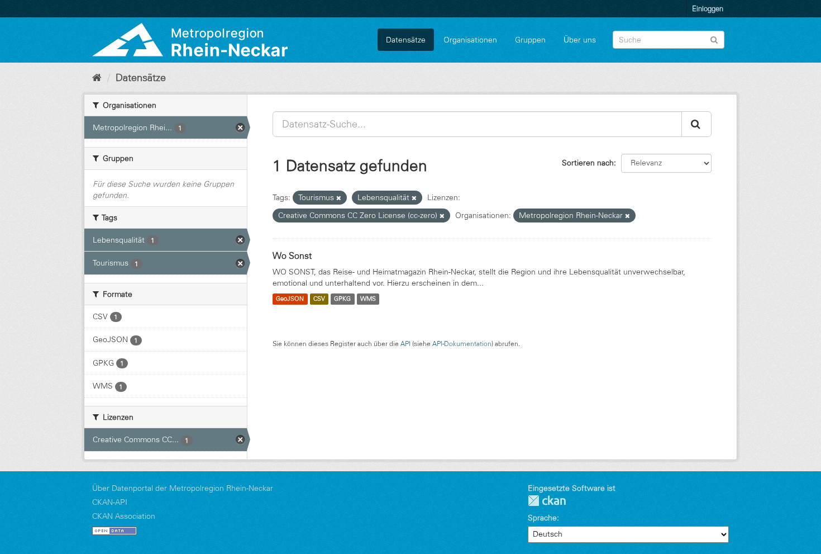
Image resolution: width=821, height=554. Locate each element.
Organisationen (470, 40)
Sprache (542, 518)
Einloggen (707, 8)
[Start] (97, 78)
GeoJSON (290, 299)
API (405, 343)
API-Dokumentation (461, 343)
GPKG (342, 299)
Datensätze (406, 40)
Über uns (580, 40)
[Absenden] (714, 39)
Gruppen (530, 40)
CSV (319, 299)
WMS (368, 299)
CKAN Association (123, 516)
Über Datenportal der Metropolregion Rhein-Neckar (182, 488)
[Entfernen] (338, 198)
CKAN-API (109, 502)
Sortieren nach (588, 163)
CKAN (547, 500)
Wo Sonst (292, 255)
